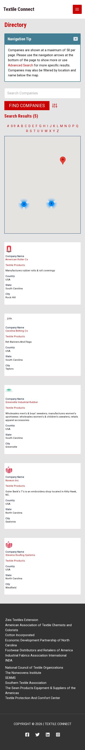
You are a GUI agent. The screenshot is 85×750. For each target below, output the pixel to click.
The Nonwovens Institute (23, 673)
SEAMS (10, 678)
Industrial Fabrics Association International (35, 655)
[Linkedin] (48, 734)
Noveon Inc (12, 480)
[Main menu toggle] (77, 9)
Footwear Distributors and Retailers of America (39, 650)
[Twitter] (37, 734)
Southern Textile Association (25, 683)
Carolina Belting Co (16, 330)
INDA (8, 660)
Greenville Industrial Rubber (21, 402)
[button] (62, 160)
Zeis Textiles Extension (21, 620)
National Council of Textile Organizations (34, 668)
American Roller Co (16, 259)
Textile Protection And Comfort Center (32, 698)
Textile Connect (18, 9)
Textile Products (15, 265)
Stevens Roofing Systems (20, 555)
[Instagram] (58, 734)
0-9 (13, 126)
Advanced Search (20, 65)
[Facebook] (27, 734)
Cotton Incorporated (19, 635)
